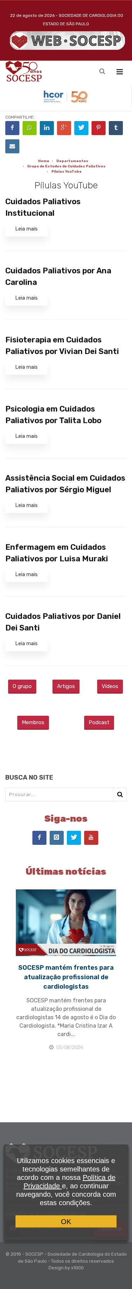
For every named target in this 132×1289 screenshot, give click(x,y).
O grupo (22, 686)
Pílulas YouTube (66, 171)
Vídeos (110, 686)
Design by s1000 (66, 1267)
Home (43, 161)
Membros (33, 722)
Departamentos (72, 161)
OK (66, 1221)
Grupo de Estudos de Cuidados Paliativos (66, 166)
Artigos (66, 686)
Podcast (99, 722)
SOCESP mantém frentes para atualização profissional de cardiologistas (66, 977)
